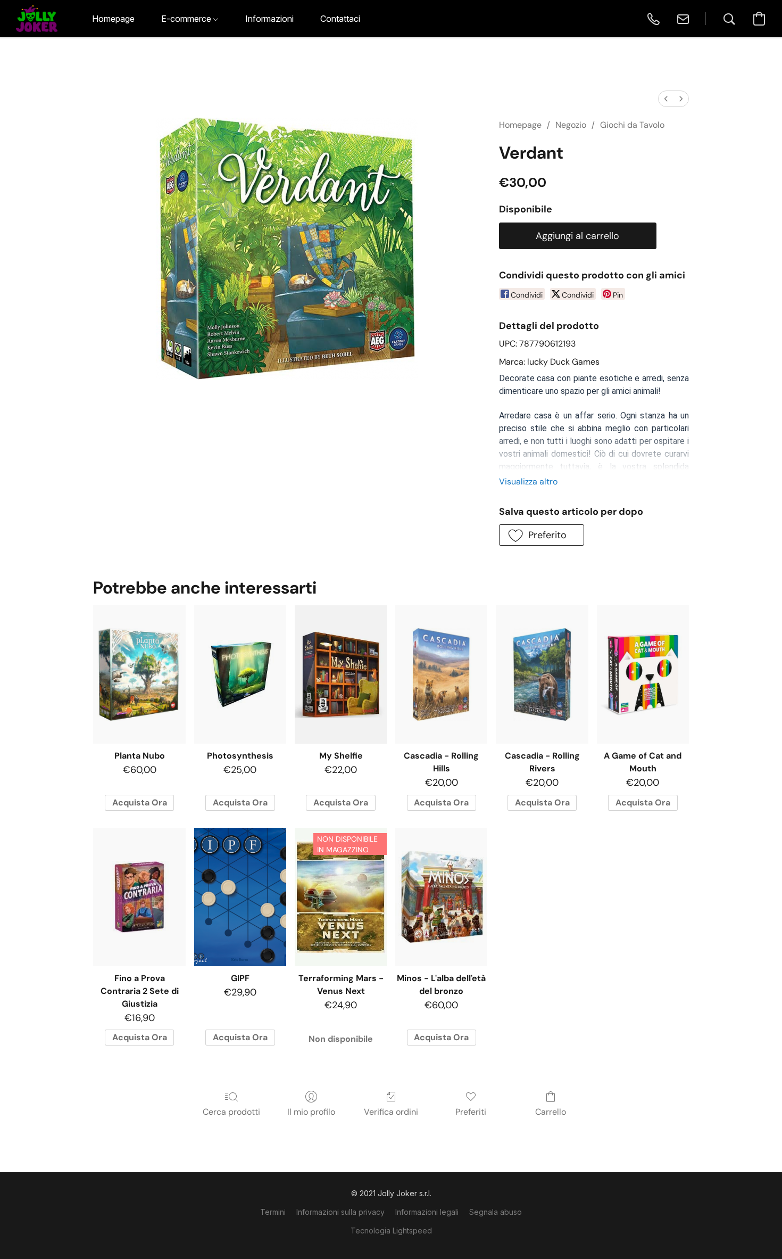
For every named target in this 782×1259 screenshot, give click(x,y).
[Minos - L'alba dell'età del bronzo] (441, 897)
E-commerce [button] (187, 18)
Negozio (570, 124)
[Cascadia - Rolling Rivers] (542, 674)
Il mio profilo (311, 1111)
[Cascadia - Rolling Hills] (441, 674)
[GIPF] (240, 897)
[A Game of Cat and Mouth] (643, 674)
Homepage (520, 124)
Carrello (550, 1111)
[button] (36, 18)
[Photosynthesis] (240, 674)
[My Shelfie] (341, 674)
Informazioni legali (427, 1211)
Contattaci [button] (340, 18)
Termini (273, 1211)
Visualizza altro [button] (528, 481)
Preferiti (470, 1111)
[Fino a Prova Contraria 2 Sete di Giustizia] (139, 897)
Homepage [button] (113, 18)
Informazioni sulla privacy (340, 1211)
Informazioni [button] (269, 18)
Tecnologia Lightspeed (391, 1230)
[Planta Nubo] (139, 674)
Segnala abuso (495, 1211)
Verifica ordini (391, 1111)
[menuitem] (666, 98)
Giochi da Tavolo (632, 124)
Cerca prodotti (231, 1111)
